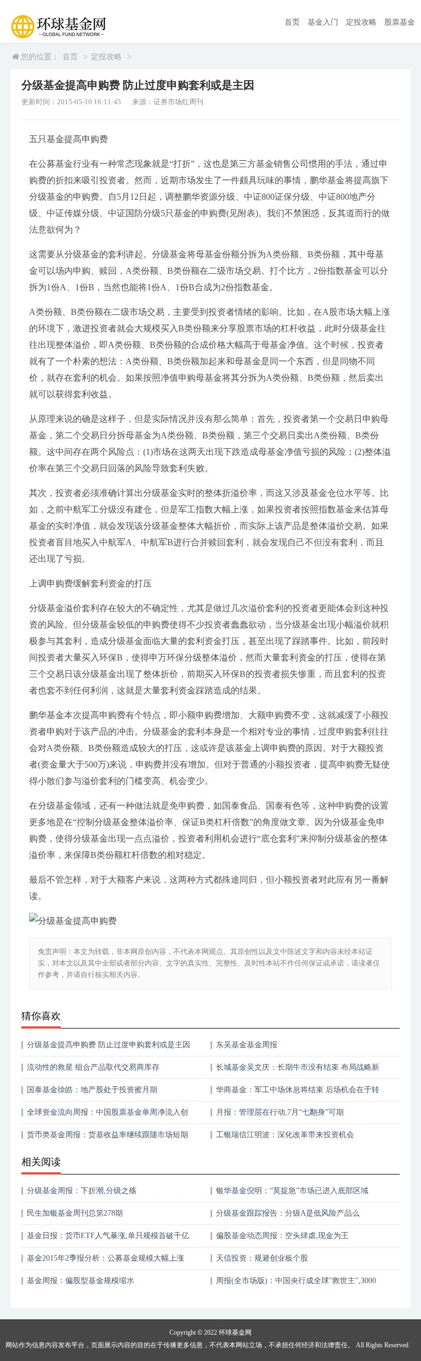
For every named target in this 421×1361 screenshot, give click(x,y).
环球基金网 (235, 1332)
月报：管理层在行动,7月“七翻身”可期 (280, 1112)
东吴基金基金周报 (246, 1045)
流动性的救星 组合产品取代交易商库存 (93, 1067)
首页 (292, 22)
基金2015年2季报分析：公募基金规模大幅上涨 (105, 1258)
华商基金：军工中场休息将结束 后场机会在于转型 (297, 1094)
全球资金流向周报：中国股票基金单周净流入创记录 (107, 1116)
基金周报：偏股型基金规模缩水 (80, 1281)
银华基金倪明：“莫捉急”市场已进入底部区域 (292, 1191)
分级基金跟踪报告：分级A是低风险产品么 (288, 1213)
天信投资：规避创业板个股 (262, 1258)
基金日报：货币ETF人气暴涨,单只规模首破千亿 (108, 1236)
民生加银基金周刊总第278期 (75, 1213)
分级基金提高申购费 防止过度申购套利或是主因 (108, 1045)
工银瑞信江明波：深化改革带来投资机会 (285, 1135)
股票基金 (399, 22)
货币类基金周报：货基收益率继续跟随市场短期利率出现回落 (107, 1139)
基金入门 (323, 22)
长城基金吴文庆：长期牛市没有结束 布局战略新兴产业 (297, 1071)
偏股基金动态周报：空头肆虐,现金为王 (282, 1236)
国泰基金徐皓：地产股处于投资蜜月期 (92, 1090)
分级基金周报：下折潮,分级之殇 (81, 1191)
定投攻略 (361, 22)
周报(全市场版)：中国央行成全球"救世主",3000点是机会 (296, 1284)
